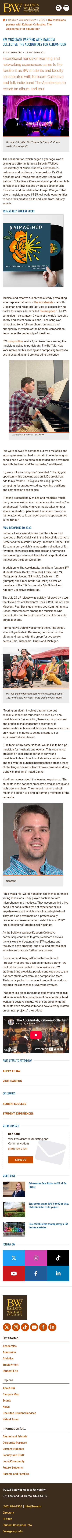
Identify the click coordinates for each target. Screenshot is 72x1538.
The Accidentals (43, 302)
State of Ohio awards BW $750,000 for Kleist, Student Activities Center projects (49, 1205)
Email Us (20, 1159)
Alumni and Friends (15, 1436)
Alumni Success (14, 1104)
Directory (8, 1512)
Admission (9, 1352)
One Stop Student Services (19, 1413)
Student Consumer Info (17, 1525)
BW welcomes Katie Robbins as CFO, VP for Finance (48, 1184)
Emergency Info (13, 1531)
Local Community (13, 1461)
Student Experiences (18, 1113)
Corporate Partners (15, 1442)
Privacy (7, 1519)
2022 (42, 20)
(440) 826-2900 (12, 1506)
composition (15, 341)
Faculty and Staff (13, 1455)
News (6, 1406)
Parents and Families (16, 1473)
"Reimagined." (48, 311)
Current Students (13, 1449)
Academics (10, 1346)
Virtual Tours (11, 1419)
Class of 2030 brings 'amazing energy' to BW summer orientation (48, 1225)
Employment (10, 1364)
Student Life (10, 1371)
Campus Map (11, 1394)
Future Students (13, 1467)
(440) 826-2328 (17, 1149)
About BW (9, 1388)
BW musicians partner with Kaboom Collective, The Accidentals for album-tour (36, 24)
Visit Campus (12, 1081)
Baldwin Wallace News (22, 20)
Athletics (8, 1358)
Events (7, 1400)
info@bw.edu (33, 1506)
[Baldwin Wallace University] (4, 19)
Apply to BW (11, 1071)
